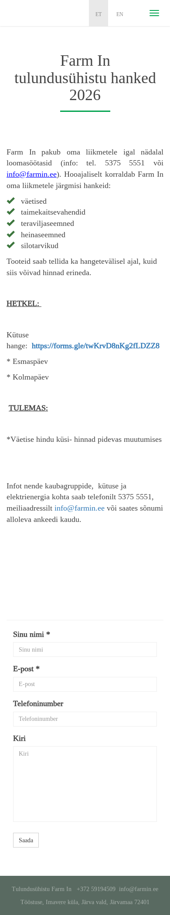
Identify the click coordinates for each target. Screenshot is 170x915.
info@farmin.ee (79, 508)
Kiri (19, 738)
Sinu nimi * (31, 634)
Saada (26, 840)
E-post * (26, 668)
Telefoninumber (38, 703)
